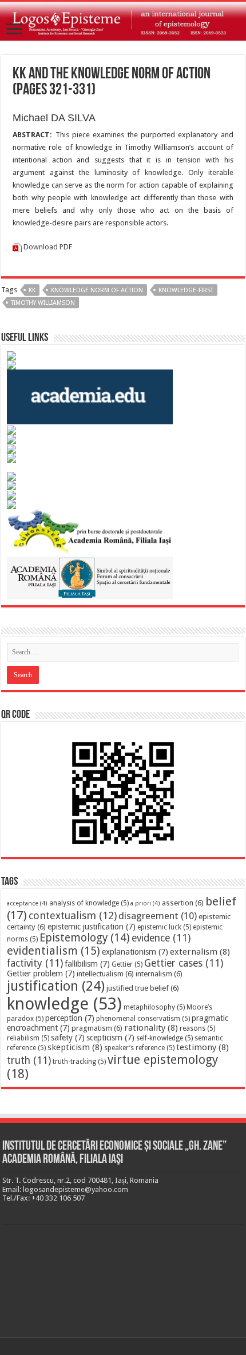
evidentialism (53, 950)
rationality (151, 1028)
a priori (145, 903)
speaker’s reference (139, 1048)
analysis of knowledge (89, 903)
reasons (197, 1028)
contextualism (73, 915)
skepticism (74, 1047)
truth (29, 1060)
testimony (202, 1047)
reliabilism (28, 1038)
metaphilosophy (154, 1007)
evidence (161, 938)
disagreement (157, 915)
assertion (183, 903)
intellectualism (105, 973)
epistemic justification (91, 926)
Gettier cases (183, 963)
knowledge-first (185, 290)
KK (32, 290)
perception (69, 1018)
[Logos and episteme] (123, 21)
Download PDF (47, 247)
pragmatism (97, 1028)
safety (68, 1037)
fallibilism (87, 963)
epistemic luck (164, 927)
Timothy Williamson (43, 303)
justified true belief (142, 988)
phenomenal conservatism (143, 1019)
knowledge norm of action (97, 290)
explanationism (135, 951)
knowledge (64, 1004)
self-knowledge (164, 1038)
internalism (159, 973)
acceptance (27, 903)
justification (56, 986)
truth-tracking (79, 1062)
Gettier (127, 964)
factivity (35, 963)
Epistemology (84, 937)
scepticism (110, 1037)
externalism (200, 952)
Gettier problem (41, 973)
